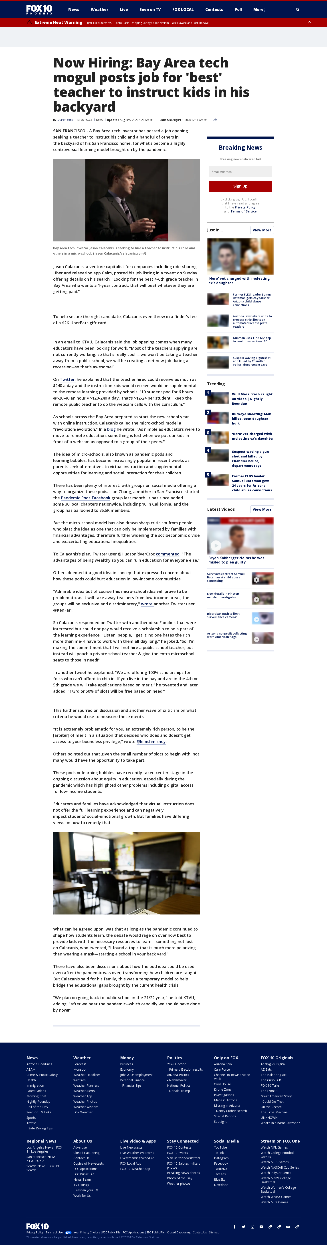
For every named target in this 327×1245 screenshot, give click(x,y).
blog (111, 429)
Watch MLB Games (275, 1162)
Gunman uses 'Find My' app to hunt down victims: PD (252, 339)
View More (262, 230)
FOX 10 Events (177, 1153)
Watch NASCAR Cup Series (280, 1167)
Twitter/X (220, 1169)
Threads (220, 1174)
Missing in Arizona (227, 1105)
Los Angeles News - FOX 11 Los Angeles (44, 1149)
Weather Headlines (87, 1075)
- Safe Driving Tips (39, 1128)
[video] (240, 536)
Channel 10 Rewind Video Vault (232, 1077)
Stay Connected (183, 1141)
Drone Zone (223, 1089)
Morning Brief (36, 1096)
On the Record (271, 1107)
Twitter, (68, 379)
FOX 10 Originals (277, 1057)
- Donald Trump (178, 1091)
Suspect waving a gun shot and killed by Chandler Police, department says (251, 361)
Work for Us (82, 1195)
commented (168, 554)
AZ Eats (266, 1069)
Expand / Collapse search (298, 9)
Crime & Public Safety (42, 1075)
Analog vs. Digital (273, 1064)
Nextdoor (221, 1185)
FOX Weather (83, 1112)
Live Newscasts (131, 1147)
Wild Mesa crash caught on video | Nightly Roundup (252, 399)
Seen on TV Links (38, 1112)
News (99, 120)
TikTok (219, 1153)
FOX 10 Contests (179, 1147)
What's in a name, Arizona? (280, 1123)
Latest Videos (221, 509)
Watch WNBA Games (276, 1197)
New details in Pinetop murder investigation (223, 595)
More (258, 9)
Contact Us (81, 1158)
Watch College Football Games (277, 1155)
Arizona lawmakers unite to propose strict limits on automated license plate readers (252, 321)
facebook (234, 1226)
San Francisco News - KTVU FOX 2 (42, 1159)
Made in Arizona (225, 1100)
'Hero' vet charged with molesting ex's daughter (239, 280)
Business (126, 1064)
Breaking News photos (183, 1173)
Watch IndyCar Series (276, 1173)
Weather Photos (85, 1101)
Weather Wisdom (85, 1107)
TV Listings (81, 1185)
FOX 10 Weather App (135, 1169)
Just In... (215, 230)
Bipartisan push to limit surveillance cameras (223, 615)
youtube (261, 1226)
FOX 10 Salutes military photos (183, 1165)
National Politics (178, 1085)
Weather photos (178, 1183)
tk (270, 1226)
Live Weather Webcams (137, 1153)
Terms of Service (243, 211)
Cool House (222, 1084)
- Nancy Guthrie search (230, 1111)
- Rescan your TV (85, 1190)
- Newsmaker (176, 1080)
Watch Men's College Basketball (276, 1180)
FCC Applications (85, 1169)
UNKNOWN (269, 1117)
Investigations (224, 1095)
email (288, 1226)
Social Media (226, 1141)
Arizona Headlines (39, 1064)
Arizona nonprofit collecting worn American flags (227, 635)
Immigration (35, 1085)
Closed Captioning (86, 1153)
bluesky (279, 1226)
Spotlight (220, 1121)
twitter (243, 1226)
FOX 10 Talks (270, 1085)
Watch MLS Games (274, 1202)
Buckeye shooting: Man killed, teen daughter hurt (251, 418)
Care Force (222, 1069)
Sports (31, 1117)
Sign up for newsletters (183, 1158)
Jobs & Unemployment (136, 1075)
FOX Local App (130, 1163)
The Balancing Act (274, 1075)
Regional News (41, 1141)
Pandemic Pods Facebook (85, 497)
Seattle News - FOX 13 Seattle (42, 1168)
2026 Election (176, 1064)
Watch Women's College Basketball (278, 1189)
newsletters (297, 1226)
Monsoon (80, 1069)
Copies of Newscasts (88, 1163)
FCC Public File (83, 1174)
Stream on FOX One (280, 1141)
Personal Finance (132, 1080)
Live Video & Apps (138, 1141)
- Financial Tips (130, 1085)
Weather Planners (86, 1085)
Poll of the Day (37, 1107)
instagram (252, 1226)
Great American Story (276, 1096)
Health (31, 1080)
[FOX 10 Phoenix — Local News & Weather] (41, 9)
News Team (82, 1179)
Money (127, 1057)
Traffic (31, 1123)
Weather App (82, 1096)
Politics (174, 1057)
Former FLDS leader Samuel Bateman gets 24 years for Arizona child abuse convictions (252, 299)
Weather (82, 1057)
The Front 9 (269, 1091)
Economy (127, 1069)
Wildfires (79, 1080)
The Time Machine (274, 1112)
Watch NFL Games (274, 1147)
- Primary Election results (185, 1069)
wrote (147, 603)
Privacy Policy (245, 207)
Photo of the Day (179, 1178)
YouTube (220, 1147)
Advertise (80, 1147)
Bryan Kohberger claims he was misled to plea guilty (236, 560)
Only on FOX (226, 1057)
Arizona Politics (178, 1075)
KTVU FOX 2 (84, 120)
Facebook (221, 1163)
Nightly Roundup (38, 1101)
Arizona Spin (223, 1064)
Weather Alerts (84, 1091)
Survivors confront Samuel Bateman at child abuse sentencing (226, 577)
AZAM (30, 1069)
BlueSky (219, 1179)
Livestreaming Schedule (137, 1158)
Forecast (79, 1064)
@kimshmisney (151, 741)
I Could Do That (272, 1101)
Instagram (221, 1158)
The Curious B (271, 1080)
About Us (82, 1141)
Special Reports (225, 1116)
